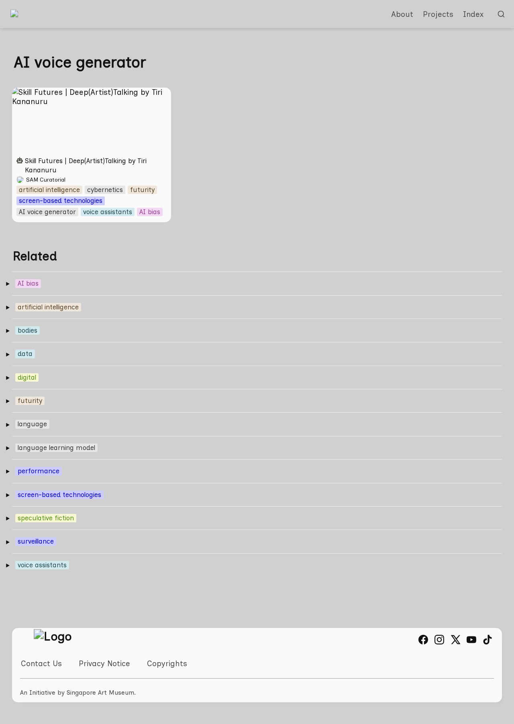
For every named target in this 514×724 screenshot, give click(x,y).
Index (473, 14)
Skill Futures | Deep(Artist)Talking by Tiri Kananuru (84, 97)
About (402, 14)
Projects (438, 14)
